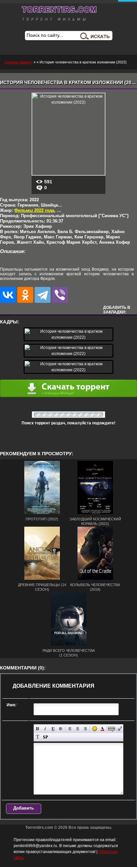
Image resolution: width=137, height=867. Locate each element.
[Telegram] (43, 295)
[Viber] (60, 295)
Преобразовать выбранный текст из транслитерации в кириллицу (38, 737)
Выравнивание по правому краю (85, 729)
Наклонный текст (45, 729)
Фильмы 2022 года (34, 210)
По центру (77, 729)
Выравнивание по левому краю (70, 729)
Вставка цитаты (119, 729)
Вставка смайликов (94, 729)
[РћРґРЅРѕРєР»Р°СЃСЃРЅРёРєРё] (25, 295)
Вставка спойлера (45, 737)
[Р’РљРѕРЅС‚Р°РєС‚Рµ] (8, 295)
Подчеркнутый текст (53, 729)
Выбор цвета (102, 729)
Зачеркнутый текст (61, 729)
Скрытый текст (111, 729)
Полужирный (38, 729)
